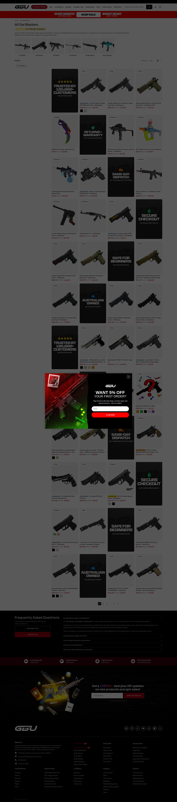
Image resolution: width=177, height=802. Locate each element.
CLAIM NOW (110, 415)
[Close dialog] (128, 376)
